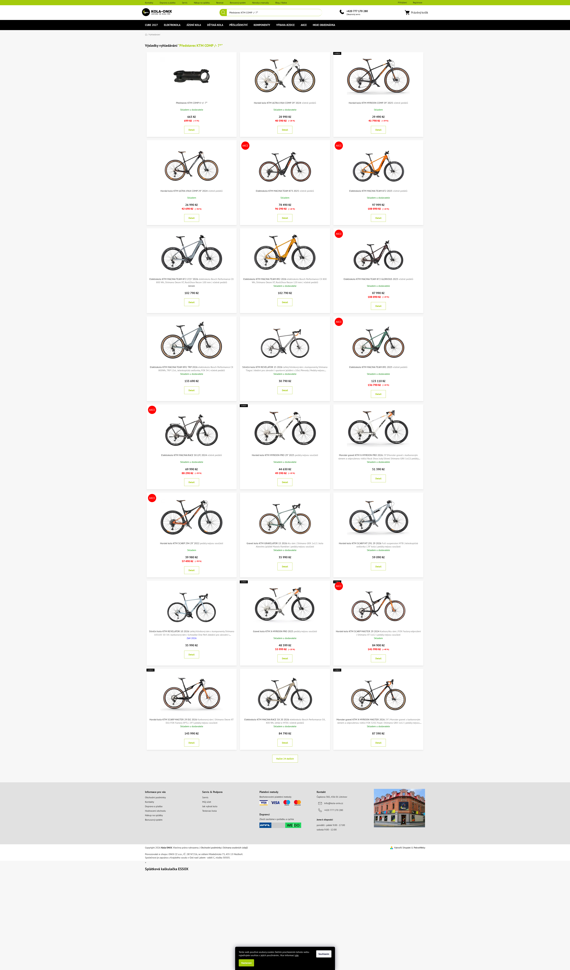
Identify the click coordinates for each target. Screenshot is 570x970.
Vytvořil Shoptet (402, 847)
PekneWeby (419, 847)
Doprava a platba (167, 2)
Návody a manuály (260, 2)
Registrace (417, 2)
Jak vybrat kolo (209, 806)
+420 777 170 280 (357, 11)
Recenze (219, 2)
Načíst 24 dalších (285, 758)
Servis (184, 2)
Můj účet (206, 801)
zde (296, 955)
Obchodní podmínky (155, 797)
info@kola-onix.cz (333, 803)
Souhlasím (323, 953)
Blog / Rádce (281, 2)
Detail (192, 129)
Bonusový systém (238, 2)
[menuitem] (151, 25)
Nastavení (246, 962)
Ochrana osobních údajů (235, 847)
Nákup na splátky (202, 2)
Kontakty (149, 2)
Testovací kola (209, 810)
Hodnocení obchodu (155, 810)
